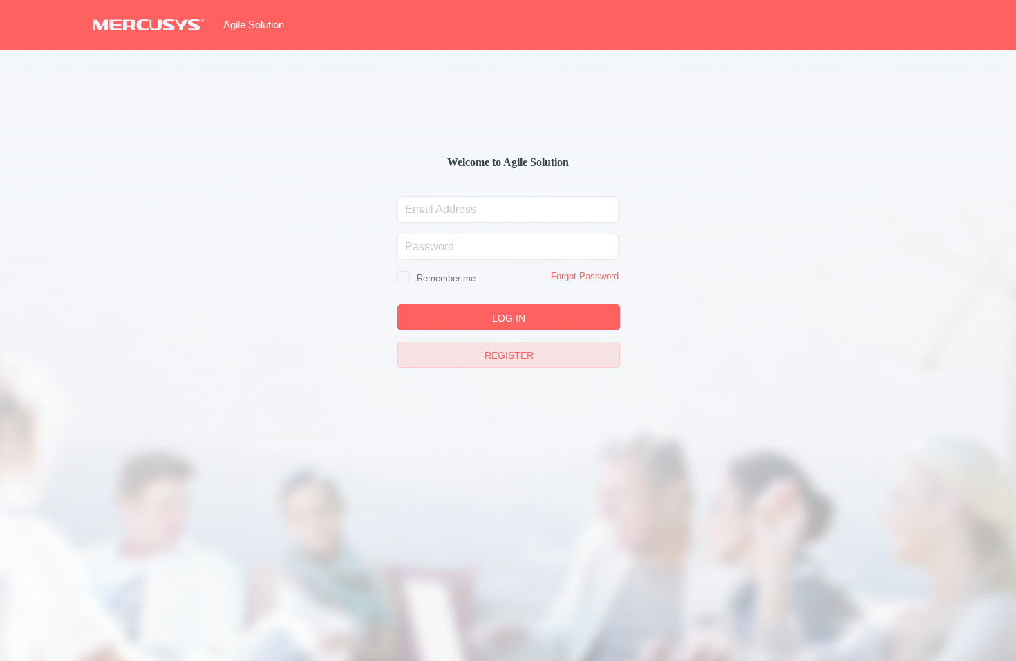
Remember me (445, 278)
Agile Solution (253, 24)
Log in (508, 318)
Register (509, 355)
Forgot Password (585, 276)
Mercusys (148, 25)
